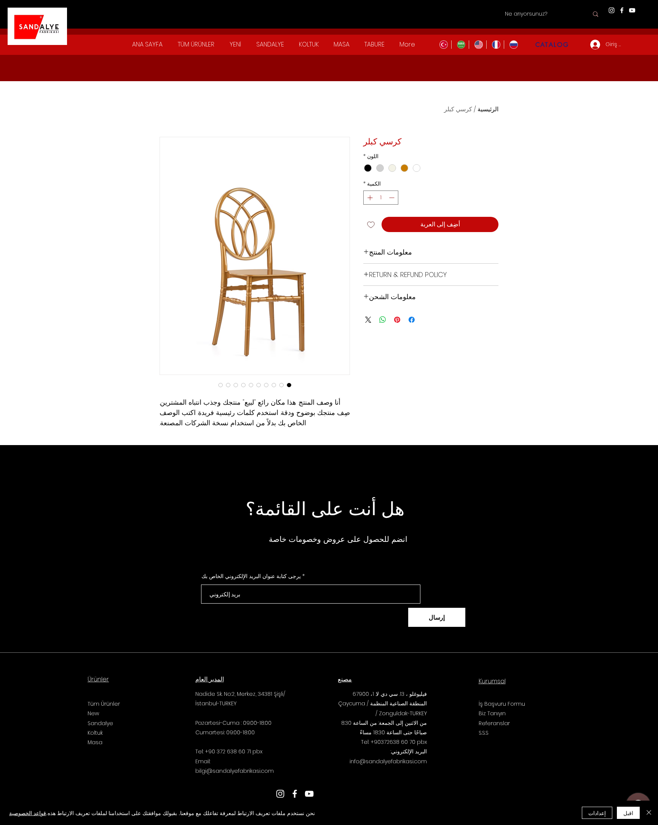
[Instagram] (611, 10)
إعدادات (597, 813)
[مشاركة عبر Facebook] (411, 319)
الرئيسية (488, 109)
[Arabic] (460, 44)
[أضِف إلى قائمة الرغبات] (371, 224)
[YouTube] (632, 10)
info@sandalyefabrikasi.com (388, 761)
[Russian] (512, 44)
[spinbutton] (381, 197)
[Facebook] (622, 10)
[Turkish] (442, 44)
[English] (477, 44)
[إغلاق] (648, 813)
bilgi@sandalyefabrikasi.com (234, 771)
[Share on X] (368, 319)
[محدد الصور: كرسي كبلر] (289, 385)
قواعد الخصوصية (27, 813)
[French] (495, 44)
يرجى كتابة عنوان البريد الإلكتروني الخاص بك (251, 576)
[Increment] (369, 197)
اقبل (628, 813)
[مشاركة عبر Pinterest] (397, 319)
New (93, 713)
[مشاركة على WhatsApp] (382, 319)
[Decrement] (392, 197)
